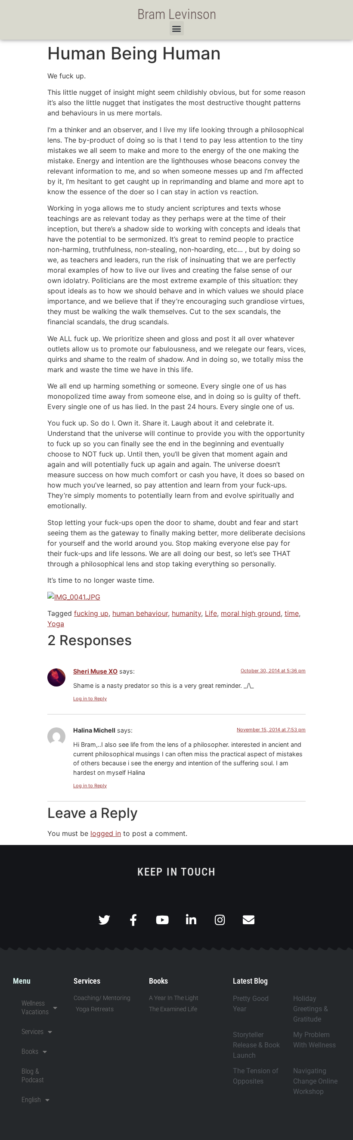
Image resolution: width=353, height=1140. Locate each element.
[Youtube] (162, 920)
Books (30, 1051)
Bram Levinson (176, 14)
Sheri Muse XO (95, 671)
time (292, 613)
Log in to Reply (90, 699)
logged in (105, 833)
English (31, 1100)
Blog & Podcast (33, 1075)
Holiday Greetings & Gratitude (310, 1008)
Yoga (55, 623)
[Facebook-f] (133, 920)
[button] (177, 28)
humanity (186, 613)
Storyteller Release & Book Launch (256, 1045)
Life (211, 613)
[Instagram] (220, 920)
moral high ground (251, 613)
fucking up (91, 613)
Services (32, 1032)
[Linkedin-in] (191, 920)
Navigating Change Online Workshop (315, 1081)
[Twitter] (104, 920)
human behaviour (140, 613)
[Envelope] (248, 920)
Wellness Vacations (35, 1007)
